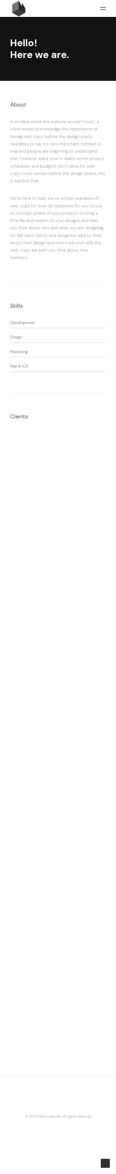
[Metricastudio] (58, 8)
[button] (103, 8)
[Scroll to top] (105, 1163)
